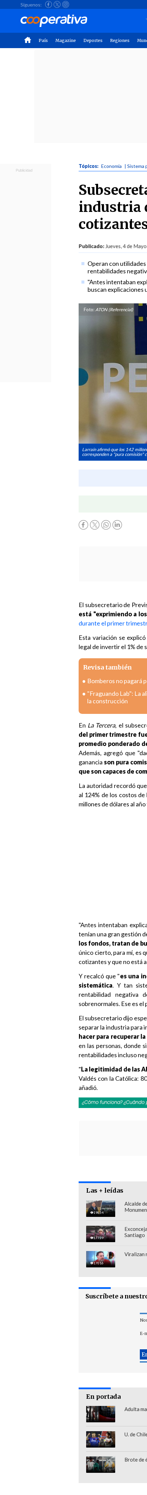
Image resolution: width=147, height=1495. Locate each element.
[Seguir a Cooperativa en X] (57, 4)
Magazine (65, 40)
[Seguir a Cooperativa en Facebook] (48, 4)
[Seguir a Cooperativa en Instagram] (65, 4)
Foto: (89, 309)
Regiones (120, 40)
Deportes (93, 40)
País (43, 40)
